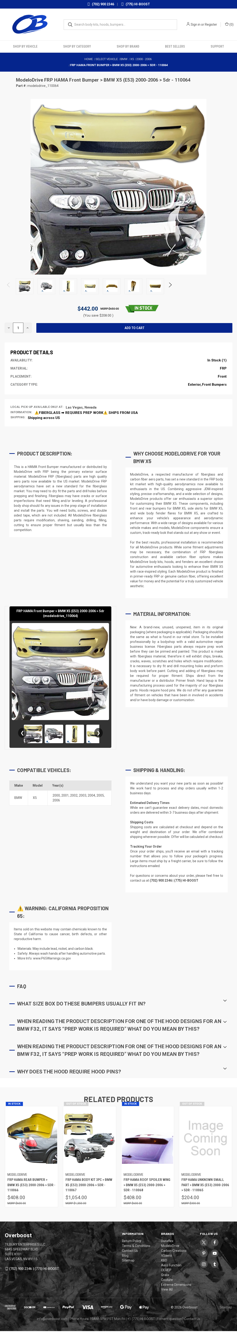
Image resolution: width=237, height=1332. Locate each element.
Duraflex (167, 1241)
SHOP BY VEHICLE (25, 46)
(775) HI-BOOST (137, 4)
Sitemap (128, 1260)
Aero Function (171, 1265)
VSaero (166, 1255)
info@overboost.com (52, 1319)
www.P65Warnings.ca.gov (52, 958)
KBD (164, 1260)
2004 (91, 795)
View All (167, 1289)
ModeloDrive (30, 80)
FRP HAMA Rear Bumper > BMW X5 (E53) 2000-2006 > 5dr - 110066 (31, 1185)
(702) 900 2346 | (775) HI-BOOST (34, 1269)
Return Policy (131, 1241)
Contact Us (130, 1251)
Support (217, 46)
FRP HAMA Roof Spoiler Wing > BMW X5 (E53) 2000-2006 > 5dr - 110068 (147, 1185)
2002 (74, 795)
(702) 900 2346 (102, 4)
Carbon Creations (174, 1251)
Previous (9, 286)
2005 (100, 795)
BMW (18, 798)
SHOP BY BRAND (128, 46)
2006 (56, 800)
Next (170, 286)
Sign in (195, 24)
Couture (167, 1280)
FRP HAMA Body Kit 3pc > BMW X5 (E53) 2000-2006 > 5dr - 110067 (88, 1185)
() (231, 24)
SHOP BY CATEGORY (77, 46)
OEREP (166, 1270)
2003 (82, 795)
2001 (65, 795)
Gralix (165, 1275)
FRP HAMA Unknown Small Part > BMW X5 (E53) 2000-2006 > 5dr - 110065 (205, 1185)
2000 (56, 795)
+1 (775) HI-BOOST (141, 1319)
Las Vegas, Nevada (81, 407)
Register (211, 24)
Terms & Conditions (136, 1246)
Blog (125, 1255)
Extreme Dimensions (176, 1284)
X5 (35, 798)
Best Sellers (175, 46)
